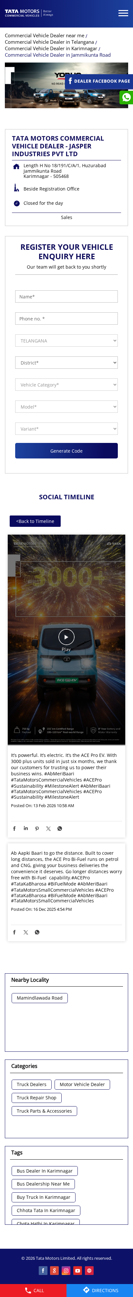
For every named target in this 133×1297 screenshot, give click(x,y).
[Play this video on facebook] (66, 640)
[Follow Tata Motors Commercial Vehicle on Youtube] (78, 1271)
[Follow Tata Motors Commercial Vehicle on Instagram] (66, 1271)
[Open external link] (99, 86)
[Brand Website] (90, 1271)
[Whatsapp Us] (126, 97)
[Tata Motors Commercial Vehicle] (29, 13)
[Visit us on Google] (55, 1271)
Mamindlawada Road (40, 998)
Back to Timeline (35, 521)
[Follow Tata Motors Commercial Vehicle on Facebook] (43, 1271)
